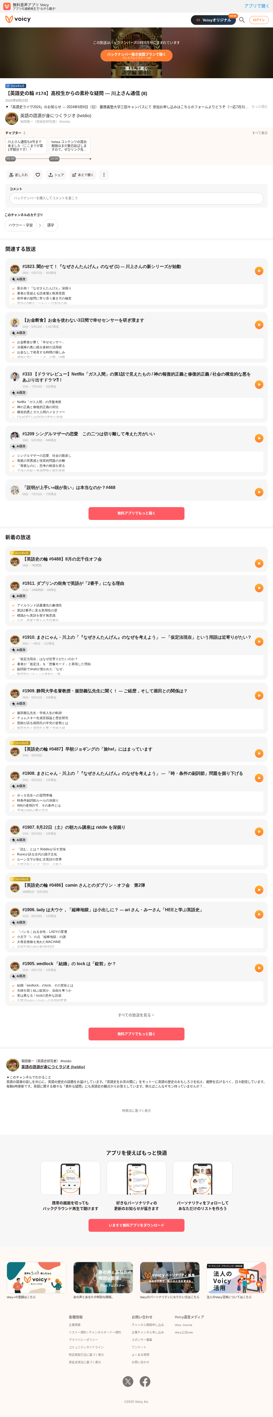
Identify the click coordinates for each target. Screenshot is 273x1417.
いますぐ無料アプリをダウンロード (136, 1225)
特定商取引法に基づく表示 (86, 1354)
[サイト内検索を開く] (242, 20)
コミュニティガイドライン (86, 1347)
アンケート (139, 1347)
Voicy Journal (183, 1325)
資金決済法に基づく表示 (85, 1362)
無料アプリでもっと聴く (137, 513)
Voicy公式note (184, 1332)
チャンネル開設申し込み (148, 1325)
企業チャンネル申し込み (148, 1332)
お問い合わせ (140, 1362)
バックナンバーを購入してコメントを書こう (46, 198)
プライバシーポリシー (83, 1339)
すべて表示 (260, 133)
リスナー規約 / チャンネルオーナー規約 (95, 1332)
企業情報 (75, 1325)
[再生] (259, 271)
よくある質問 (140, 1354)
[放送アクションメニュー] (104, 175)
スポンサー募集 (142, 1339)
